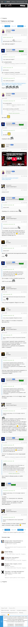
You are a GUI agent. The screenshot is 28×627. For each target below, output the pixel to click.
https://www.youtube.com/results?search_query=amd (10, 178)
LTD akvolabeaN (8, 543)
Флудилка (14, 543)
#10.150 (25, 246)
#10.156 (25, 384)
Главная (3, 615)
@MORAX (4, 454)
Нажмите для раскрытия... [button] (14, 113)
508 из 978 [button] (13, 26)
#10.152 (25, 292)
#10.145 (25, 149)
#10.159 (25, 488)
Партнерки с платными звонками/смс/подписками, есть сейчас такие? (14, 572)
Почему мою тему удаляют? (12, 557)
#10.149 (25, 222)
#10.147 (25, 190)
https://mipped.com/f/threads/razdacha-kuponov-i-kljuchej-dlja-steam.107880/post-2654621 (14, 84)
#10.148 (25, 202)
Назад (7, 26)
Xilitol (6, 574)
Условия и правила (21, 610)
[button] (2, 1)
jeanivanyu (7, 566)
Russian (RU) (12, 608)
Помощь (21, 612)
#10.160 (25, 515)
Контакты (12, 610)
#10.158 (25, 442)
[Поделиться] (22, 35)
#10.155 (25, 358)
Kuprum (7, 577)
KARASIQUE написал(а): (8, 57)
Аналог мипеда (8, 551)
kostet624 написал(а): (7, 205)
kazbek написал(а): (7, 37)
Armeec (6, 552)
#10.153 (25, 313)
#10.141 (25, 35)
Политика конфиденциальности (9, 612)
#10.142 (25, 54)
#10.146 (25, 176)
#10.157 (25, 408)
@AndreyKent (19, 41)
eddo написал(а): (7, 294)
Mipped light (4, 608)
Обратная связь (5, 610)
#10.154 (25, 332)
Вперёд (20, 26)
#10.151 (25, 267)
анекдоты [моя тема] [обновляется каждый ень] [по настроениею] (14, 541)
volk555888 (7, 559)
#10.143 (25, 98)
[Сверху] (6, 614)
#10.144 (25, 128)
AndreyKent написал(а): (8, 100)
